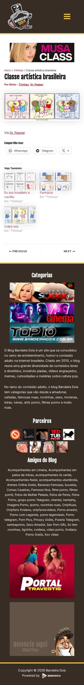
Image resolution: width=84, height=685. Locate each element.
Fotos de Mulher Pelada (31, 494)
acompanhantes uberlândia (58, 480)
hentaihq (69, 500)
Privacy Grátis (43, 519)
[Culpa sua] (20, 215)
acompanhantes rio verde (53, 475)
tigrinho (27, 529)
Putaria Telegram (67, 519)
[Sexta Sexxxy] (42, 292)
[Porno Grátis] (48, 447)
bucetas (70, 485)
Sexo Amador (35, 524)
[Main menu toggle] (67, 16)
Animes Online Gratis (21, 485)
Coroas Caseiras (18, 490)
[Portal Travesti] (42, 571)
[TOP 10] (42, 333)
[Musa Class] (42, 52)
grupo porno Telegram (33, 500)
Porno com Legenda (24, 514)
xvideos (39, 529)
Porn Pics (25, 519)
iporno (34, 505)
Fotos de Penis (60, 494)
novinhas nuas (50, 505)
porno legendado (52, 514)
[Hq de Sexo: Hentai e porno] (22, 447)
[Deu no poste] (68, 434)
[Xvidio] (62, 447)
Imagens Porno (17, 505)
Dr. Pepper (36, 84)
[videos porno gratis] (42, 434)
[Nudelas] (28, 434)
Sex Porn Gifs (56, 524)
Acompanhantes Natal (21, 480)
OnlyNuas (69, 505)
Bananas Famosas (50, 485)
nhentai (56, 500)
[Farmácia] (55, 181)
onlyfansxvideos (44, 510)
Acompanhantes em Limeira (27, 470)
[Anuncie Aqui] (42, 629)
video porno (55, 529)
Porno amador (67, 510)
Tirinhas (24, 84)
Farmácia (46, 192)
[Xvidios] (35, 447)
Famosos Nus (40, 490)
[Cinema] (42, 313)
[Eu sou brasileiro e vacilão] (20, 181)
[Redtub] (55, 434)
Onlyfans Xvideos (18, 510)
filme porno (60, 490)
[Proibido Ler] (15, 434)
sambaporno (16, 524)
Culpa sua (11, 226)
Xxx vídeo (52, 534)
